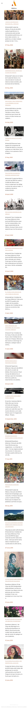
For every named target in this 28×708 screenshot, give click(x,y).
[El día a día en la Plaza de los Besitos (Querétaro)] (14, 611)
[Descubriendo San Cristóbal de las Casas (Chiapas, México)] (14, 320)
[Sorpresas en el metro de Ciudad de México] (14, 59)
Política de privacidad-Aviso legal (9, 706)
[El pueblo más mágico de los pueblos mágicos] (14, 282)
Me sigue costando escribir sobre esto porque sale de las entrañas (14, 524)
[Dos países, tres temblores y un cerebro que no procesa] (14, 95)
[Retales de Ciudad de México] (14, 473)
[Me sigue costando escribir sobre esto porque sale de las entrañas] (14, 515)
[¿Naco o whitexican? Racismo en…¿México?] (14, 15)
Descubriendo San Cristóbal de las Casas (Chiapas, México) (12, 327)
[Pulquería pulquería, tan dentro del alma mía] (14, 651)
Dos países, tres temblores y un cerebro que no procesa (13, 103)
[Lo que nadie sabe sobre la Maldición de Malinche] (14, 564)
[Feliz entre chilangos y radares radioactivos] (14, 166)
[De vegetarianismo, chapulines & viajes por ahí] (14, 428)
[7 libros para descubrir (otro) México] (14, 391)
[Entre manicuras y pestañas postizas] (14, 356)
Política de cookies (22, 706)
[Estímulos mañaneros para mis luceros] (14, 242)
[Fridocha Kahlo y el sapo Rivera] (14, 131)
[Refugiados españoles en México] (14, 204)
